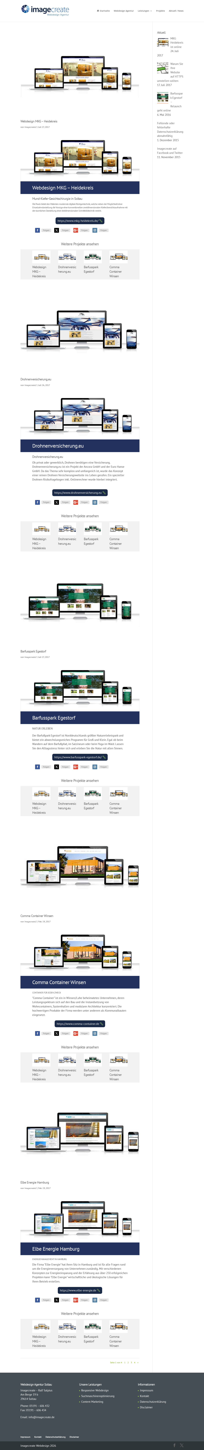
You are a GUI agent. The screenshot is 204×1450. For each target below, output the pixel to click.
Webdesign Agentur (124, 11)
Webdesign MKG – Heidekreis (38, 121)
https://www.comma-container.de (78, 1024)
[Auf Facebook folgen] (37, 230)
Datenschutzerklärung (153, 1401)
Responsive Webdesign (95, 1390)
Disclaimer (146, 1407)
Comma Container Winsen (115, 271)
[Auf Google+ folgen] (75, 230)
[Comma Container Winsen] (118, 257)
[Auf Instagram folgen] (94, 230)
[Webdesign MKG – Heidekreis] (41, 257)
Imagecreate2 (30, 127)
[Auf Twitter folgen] (56, 230)
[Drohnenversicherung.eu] (67, 257)
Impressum (146, 1390)
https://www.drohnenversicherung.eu (78, 493)
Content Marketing (92, 1401)
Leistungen (143, 11)
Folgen (46, 230)
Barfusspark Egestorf (33, 651)
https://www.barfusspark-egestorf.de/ (78, 757)
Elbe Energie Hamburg (34, 1182)
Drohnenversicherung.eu (35, 379)
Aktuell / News (176, 11)
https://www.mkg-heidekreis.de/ (78, 221)
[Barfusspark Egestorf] (93, 257)
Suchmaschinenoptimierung (97, 1396)
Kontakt (144, 1396)
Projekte (160, 11)
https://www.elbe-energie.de (78, 1290)
